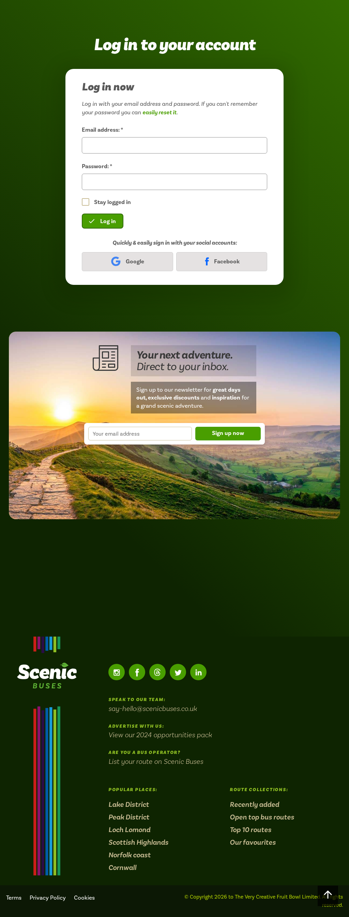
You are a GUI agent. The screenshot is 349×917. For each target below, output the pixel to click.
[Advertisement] (174, 578)
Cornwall (122, 868)
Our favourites (253, 842)
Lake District (128, 805)
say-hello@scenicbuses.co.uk (152, 708)
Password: (97, 166)
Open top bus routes (262, 817)
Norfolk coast (129, 855)
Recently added (254, 805)
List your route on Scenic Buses (155, 761)
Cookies (84, 897)
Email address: (102, 129)
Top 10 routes (250, 830)
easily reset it (159, 112)
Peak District (128, 817)
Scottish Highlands (138, 842)
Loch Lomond (129, 830)
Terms (13, 897)
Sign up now (228, 433)
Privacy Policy (48, 897)
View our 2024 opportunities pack (160, 734)
